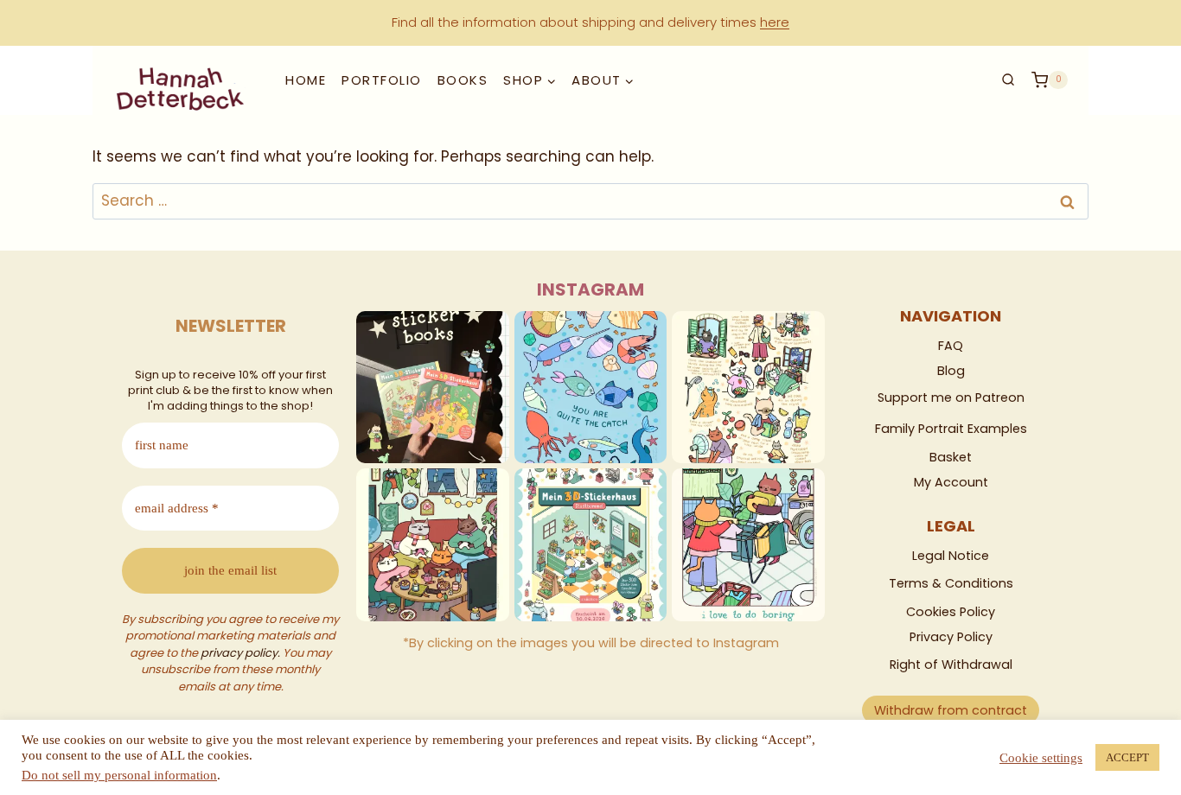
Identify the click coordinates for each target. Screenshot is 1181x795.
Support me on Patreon (951, 397)
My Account (951, 482)
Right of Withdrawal (951, 664)
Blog (951, 370)
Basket (950, 457)
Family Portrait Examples (951, 428)
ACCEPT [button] (1127, 757)
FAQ (950, 345)
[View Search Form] (1008, 79)
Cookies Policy (950, 611)
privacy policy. (240, 653)
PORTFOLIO (382, 80)
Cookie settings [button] (1040, 758)
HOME (305, 80)
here (774, 22)
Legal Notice (950, 555)
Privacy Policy (951, 637)
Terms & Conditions (951, 583)
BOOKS (462, 80)
